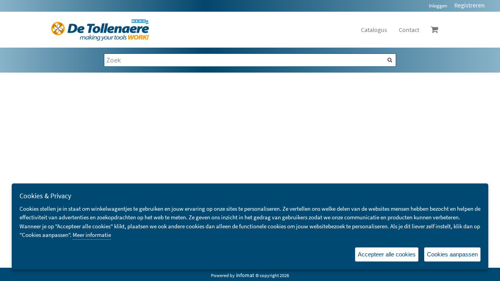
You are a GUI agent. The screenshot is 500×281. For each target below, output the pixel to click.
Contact (409, 30)
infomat (245, 275)
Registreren (469, 5)
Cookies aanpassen (452, 254)
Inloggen (438, 5)
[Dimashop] (100, 30)
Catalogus (374, 30)
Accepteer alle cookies (387, 254)
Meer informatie (92, 234)
